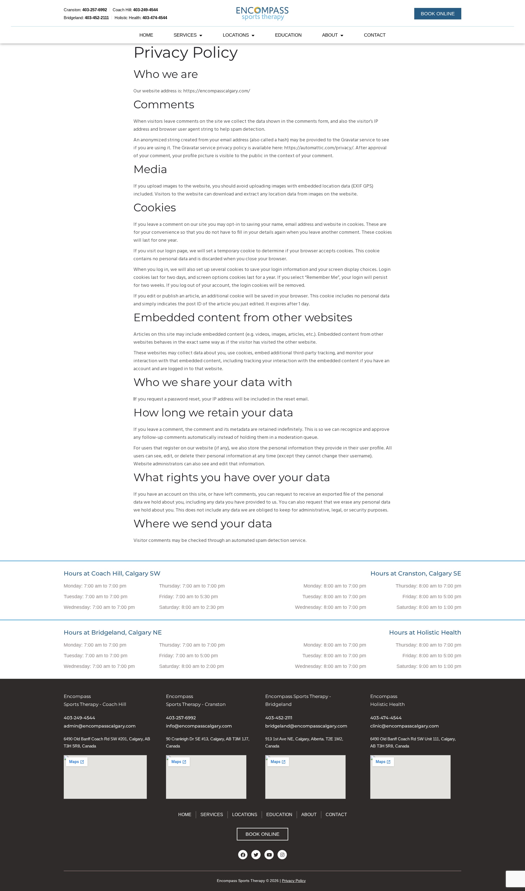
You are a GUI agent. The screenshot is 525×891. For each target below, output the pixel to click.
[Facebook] (242, 854)
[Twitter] (256, 854)
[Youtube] (269, 854)
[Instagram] (282, 854)
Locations (236, 35)
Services (185, 35)
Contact (375, 35)
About (330, 35)
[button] (437, 13)
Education (288, 35)
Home (146, 35)
